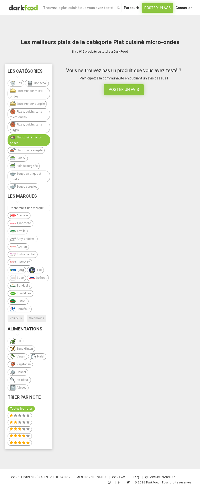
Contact (120, 477)
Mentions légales (91, 477)
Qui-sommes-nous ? (160, 477)
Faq (136, 477)
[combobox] (78, 8)
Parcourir (131, 8)
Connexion (184, 8)
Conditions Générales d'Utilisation (41, 477)
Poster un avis (157, 8)
